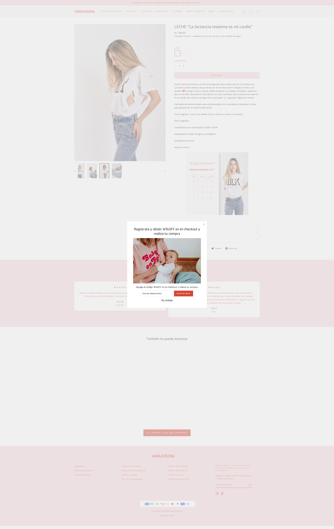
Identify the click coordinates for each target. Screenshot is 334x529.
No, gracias (167, 300)
